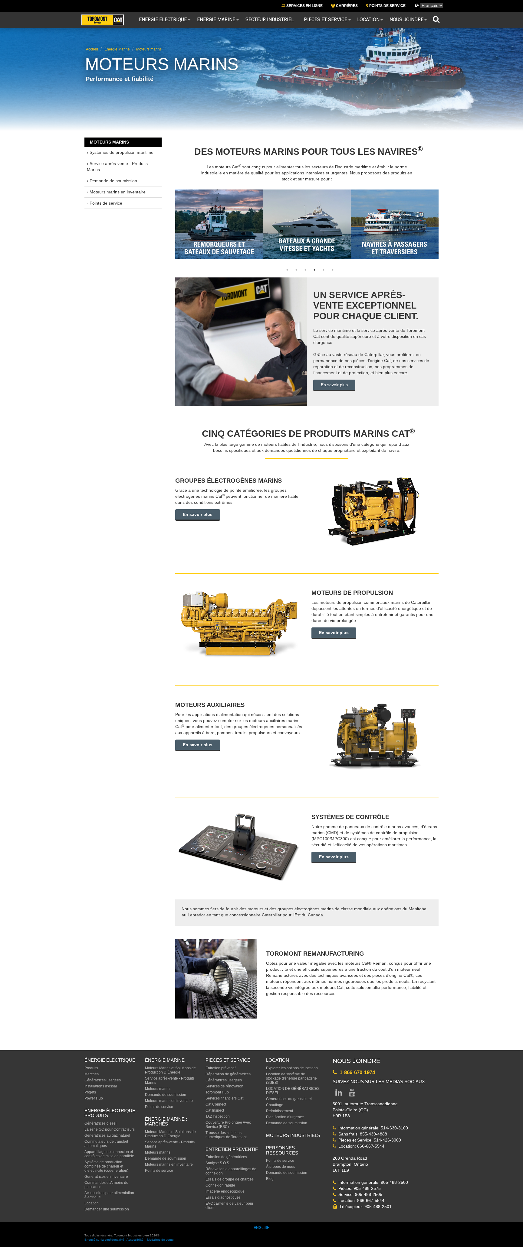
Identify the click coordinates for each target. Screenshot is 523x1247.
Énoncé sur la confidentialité (104, 1239)
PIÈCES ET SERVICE (228, 1060)
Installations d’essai (100, 1086)
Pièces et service (325, 19)
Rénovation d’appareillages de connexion (231, 1171)
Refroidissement (279, 1111)
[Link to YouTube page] (352, 1093)
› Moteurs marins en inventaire (116, 191)
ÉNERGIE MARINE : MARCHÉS (166, 1121)
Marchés (91, 1074)
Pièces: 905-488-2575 (358, 1188)
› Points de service (104, 203)
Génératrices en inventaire (106, 1176)
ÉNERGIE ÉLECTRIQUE (109, 1060)
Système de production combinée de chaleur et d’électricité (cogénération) (106, 1166)
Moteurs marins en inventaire (169, 1101)
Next (450, 214)
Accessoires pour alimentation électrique (109, 1195)
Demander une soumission (106, 1209)
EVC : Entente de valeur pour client (229, 1205)
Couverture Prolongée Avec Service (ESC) (228, 1124)
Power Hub (93, 1098)
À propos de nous (280, 1166)
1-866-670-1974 (356, 1072)
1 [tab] (287, 270)
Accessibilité (135, 1239)
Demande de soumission (165, 1095)
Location (368, 19)
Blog (270, 1179)
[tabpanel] (219, 224)
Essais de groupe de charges (230, 1179)
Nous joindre (406, 19)
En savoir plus (334, 384)
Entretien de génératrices (226, 1157)
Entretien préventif (220, 1068)
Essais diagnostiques (223, 1197)
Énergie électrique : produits (111, 1113)
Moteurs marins (149, 49)
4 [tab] (314, 270)
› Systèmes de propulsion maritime (120, 152)
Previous (163, 214)
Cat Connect (216, 1104)
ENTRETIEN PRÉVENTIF (232, 1149)
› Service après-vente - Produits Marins (117, 166)
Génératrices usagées (102, 1080)
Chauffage (274, 1105)
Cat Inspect (215, 1110)
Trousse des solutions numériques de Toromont (226, 1135)
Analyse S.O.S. (218, 1163)
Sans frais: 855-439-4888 (361, 1134)
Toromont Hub (217, 1092)
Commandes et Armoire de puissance (106, 1185)
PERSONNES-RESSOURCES (282, 1150)
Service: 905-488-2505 (359, 1194)
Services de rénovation (224, 1086)
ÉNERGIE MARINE (165, 1060)
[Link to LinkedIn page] (339, 1093)
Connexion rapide (220, 1185)
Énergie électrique (163, 19)
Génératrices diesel (100, 1123)
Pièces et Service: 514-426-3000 (368, 1140)
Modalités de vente (160, 1239)
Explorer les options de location (292, 1068)
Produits (91, 1068)
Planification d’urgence (285, 1117)
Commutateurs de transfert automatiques (106, 1143)
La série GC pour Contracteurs (109, 1129)
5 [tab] (324, 270)
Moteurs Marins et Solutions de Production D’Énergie (170, 1070)
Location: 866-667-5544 (360, 1146)
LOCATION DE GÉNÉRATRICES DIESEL (293, 1091)
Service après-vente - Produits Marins (170, 1080)
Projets (90, 1092)
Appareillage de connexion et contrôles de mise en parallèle (109, 1154)
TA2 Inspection (218, 1116)
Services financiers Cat (224, 1098)
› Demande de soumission (112, 180)
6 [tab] (333, 270)
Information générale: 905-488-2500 (372, 1182)
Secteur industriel (269, 19)
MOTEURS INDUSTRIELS (293, 1135)
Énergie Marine (216, 19)
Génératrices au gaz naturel (107, 1135)
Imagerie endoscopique (225, 1191)
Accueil (92, 49)
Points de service (159, 1107)
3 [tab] (305, 270)
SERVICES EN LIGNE (304, 6)
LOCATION (277, 1060)
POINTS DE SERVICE (387, 6)
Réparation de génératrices (228, 1074)
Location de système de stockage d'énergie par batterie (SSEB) (291, 1078)
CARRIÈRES (346, 6)
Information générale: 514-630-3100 (372, 1128)
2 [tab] (296, 270)
